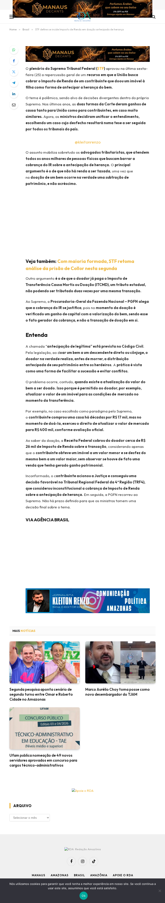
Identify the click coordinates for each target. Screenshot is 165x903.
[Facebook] (13, 60)
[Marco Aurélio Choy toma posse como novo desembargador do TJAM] (120, 662)
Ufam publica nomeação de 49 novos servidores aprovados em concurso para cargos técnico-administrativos (43, 760)
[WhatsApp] (13, 49)
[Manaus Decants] (82, 9)
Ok (84, 895)
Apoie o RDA (123, 875)
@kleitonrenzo (88, 142)
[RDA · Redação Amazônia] (82, 17)
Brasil (79, 875)
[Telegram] (13, 82)
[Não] (159, 891)
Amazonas (60, 875)
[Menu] (12, 17)
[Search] (153, 17)
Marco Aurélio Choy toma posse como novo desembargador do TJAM (117, 692)
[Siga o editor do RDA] (88, 601)
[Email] (13, 104)
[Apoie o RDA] (82, 790)
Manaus (38, 875)
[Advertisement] (93, 221)
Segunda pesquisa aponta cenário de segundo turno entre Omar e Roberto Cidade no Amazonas (41, 694)
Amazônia (98, 875)
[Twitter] (13, 71)
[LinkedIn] (13, 93)
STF (100, 68)
